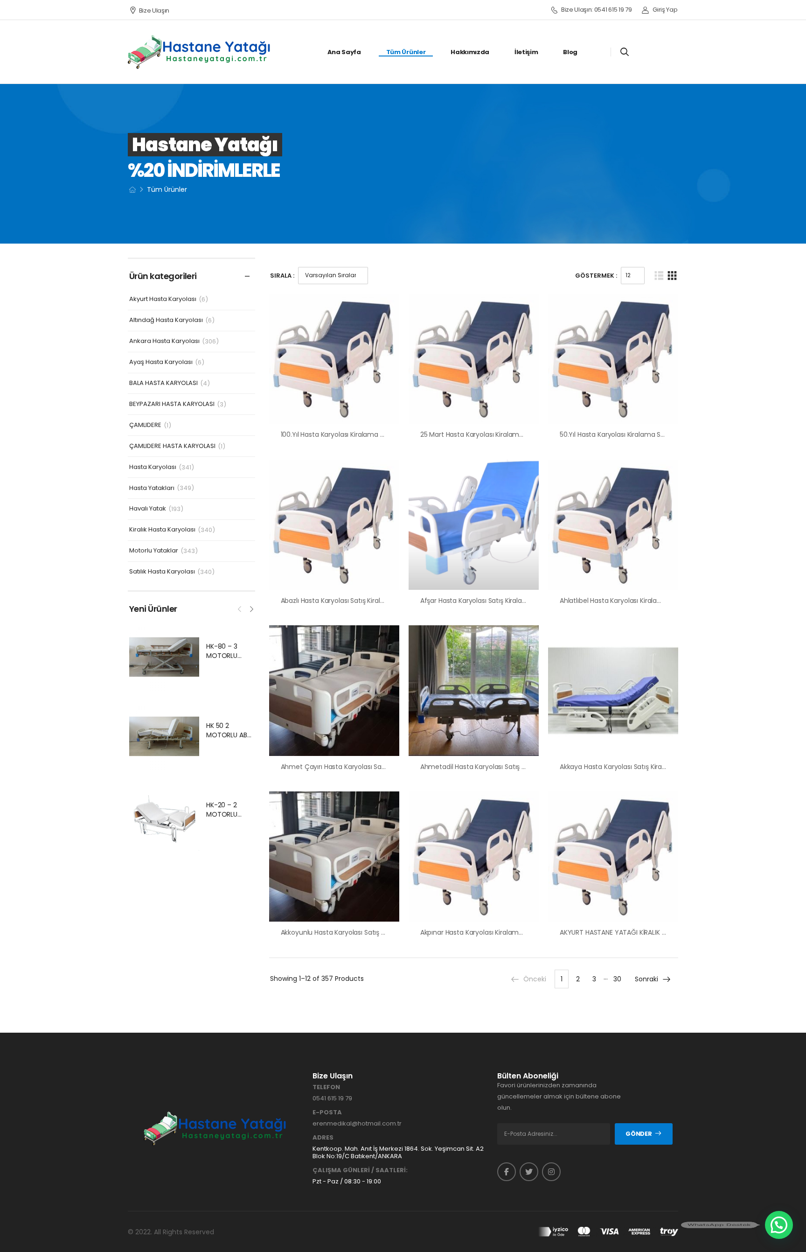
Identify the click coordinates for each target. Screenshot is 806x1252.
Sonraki (646, 979)
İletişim (526, 52)
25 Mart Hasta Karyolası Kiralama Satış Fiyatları (493, 434)
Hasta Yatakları (151, 488)
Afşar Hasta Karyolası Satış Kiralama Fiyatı (485, 600)
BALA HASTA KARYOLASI (163, 383)
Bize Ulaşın (154, 10)
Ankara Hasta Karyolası (164, 341)
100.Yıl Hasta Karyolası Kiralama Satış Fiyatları (351, 434)
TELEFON (326, 1087)
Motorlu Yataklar (153, 551)
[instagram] (551, 1171)
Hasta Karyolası (152, 467)
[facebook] (506, 1171)
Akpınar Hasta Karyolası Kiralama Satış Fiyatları (493, 932)
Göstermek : (596, 275)
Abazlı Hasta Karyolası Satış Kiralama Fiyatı (347, 600)
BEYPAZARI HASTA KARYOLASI (172, 404)
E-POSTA (327, 1112)
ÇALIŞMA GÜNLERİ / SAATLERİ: (360, 1170)
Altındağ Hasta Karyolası (166, 320)
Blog (570, 52)
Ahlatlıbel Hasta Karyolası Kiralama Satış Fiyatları (635, 600)
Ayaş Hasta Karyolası (161, 362)
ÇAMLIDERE (145, 425)
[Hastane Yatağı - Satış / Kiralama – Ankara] (199, 52)
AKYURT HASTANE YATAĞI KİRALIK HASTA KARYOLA (636, 932)
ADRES (323, 1137)
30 (617, 979)
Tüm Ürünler (405, 52)
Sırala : (282, 275)
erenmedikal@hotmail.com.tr (357, 1123)
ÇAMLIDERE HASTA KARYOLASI (172, 446)
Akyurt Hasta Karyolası (162, 299)
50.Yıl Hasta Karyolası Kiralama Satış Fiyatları (629, 434)
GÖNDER (638, 1133)
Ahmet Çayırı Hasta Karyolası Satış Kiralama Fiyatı (359, 766)
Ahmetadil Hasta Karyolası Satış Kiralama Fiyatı (494, 766)
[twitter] (529, 1171)
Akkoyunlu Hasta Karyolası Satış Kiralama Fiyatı (354, 932)
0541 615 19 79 (332, 1098)
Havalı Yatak (147, 509)
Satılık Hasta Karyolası (162, 572)
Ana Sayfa (344, 52)
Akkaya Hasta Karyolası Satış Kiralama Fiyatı (628, 766)
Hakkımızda (470, 52)
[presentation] (240, 608)
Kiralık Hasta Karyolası (162, 530)
